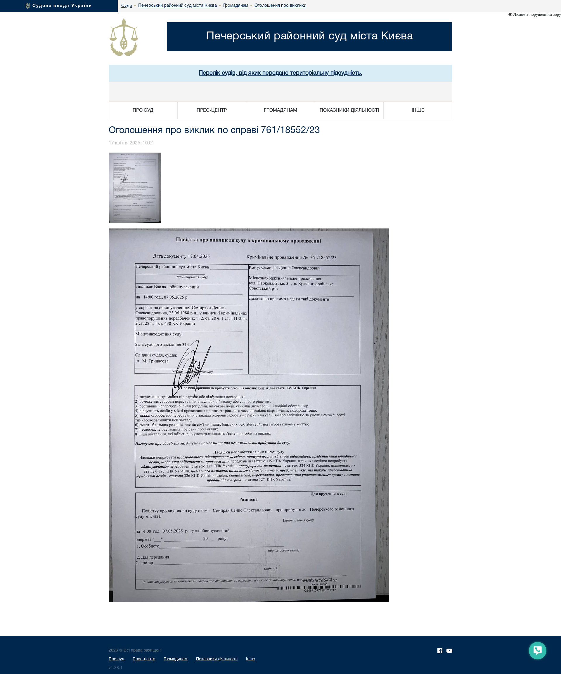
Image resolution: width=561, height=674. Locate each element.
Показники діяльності (217, 659)
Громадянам (176, 659)
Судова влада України (62, 6)
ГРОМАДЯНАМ (280, 111)
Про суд (116, 659)
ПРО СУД (143, 111)
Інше (250, 659)
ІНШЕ (418, 111)
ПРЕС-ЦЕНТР (212, 111)
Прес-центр (144, 659)
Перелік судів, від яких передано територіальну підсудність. (280, 73)
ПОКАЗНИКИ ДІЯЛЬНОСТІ (349, 111)
